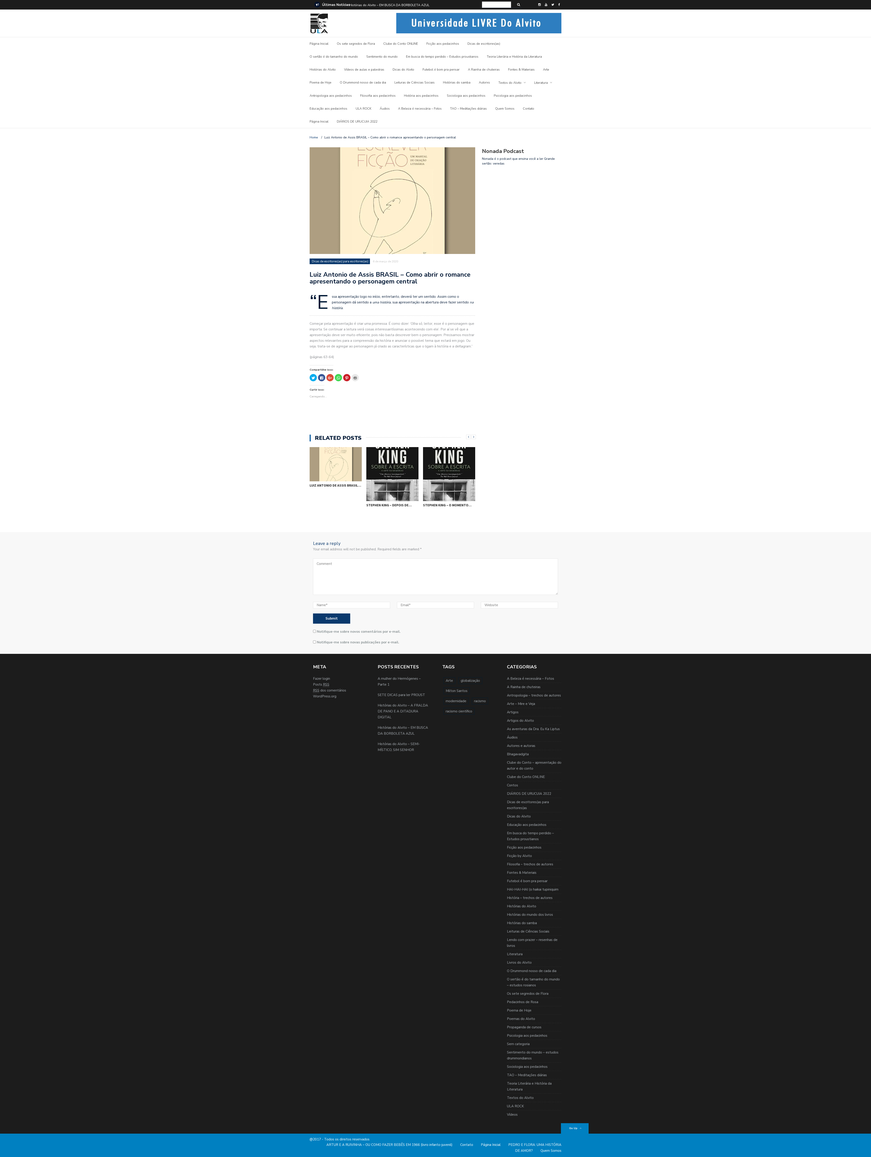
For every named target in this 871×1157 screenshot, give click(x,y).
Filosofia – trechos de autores (530, 864)
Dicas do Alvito (403, 69)
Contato (528, 108)
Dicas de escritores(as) (483, 44)
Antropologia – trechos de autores (534, 695)
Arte (546, 69)
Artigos (513, 712)
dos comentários (329, 690)
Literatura (541, 83)
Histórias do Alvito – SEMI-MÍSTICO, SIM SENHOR (385, 5)
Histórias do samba (456, 82)
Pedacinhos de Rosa (522, 1002)
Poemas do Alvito (521, 1019)
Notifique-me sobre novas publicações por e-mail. (358, 642)
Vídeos (512, 1114)
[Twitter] (553, 5)
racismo (480, 701)
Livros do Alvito (519, 962)
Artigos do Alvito (520, 720)
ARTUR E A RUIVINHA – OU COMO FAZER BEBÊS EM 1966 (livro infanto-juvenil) (389, 1144)
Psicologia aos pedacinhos (513, 96)
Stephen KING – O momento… (390, 505)
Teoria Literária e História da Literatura (514, 56)
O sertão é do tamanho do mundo (334, 56)
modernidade (456, 701)
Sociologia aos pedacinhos (466, 96)
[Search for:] (496, 5)
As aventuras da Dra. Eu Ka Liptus (533, 729)
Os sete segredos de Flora (356, 44)
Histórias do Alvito (323, 69)
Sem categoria (518, 1044)
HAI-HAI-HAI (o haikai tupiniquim (532, 889)
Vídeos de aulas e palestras (364, 69)
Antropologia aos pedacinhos (331, 96)
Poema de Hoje (320, 82)
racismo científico (459, 711)
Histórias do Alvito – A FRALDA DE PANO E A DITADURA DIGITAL (403, 711)
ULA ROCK (363, 108)
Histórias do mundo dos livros (530, 914)
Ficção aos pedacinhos (442, 44)
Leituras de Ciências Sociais (414, 82)
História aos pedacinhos (421, 96)
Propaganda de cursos (524, 1027)
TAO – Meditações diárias (468, 108)
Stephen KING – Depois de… (332, 505)
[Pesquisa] (518, 5)
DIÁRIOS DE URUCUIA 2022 (357, 121)
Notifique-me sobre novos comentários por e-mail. (359, 631)
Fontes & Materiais (521, 69)
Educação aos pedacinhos (328, 108)
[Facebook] (559, 5)
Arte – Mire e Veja (521, 704)
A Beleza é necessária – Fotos (420, 108)
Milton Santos (456, 691)
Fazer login (321, 678)
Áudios (385, 108)
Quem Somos (504, 108)
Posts (321, 684)
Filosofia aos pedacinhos (378, 96)
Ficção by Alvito (519, 856)
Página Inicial (319, 44)
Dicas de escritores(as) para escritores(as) (340, 261)
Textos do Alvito (509, 83)
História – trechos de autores (530, 898)
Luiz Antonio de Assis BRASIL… (449, 485)
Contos (512, 785)
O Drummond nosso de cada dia (363, 82)
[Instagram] (539, 5)
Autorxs (484, 82)
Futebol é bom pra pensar (441, 69)
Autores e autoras (521, 745)
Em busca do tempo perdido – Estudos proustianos (442, 56)
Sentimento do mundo (382, 56)
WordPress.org (324, 696)
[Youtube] (546, 5)
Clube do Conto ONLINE (400, 44)
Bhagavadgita (518, 754)
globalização (470, 680)
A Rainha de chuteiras (484, 69)
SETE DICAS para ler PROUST (401, 695)
